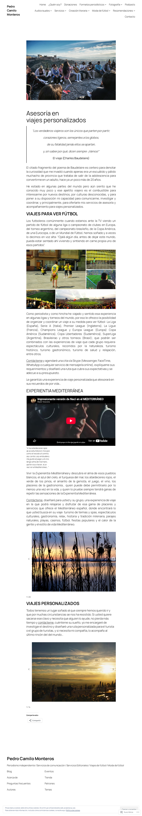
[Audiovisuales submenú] (51, 10)
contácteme (46, 622)
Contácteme (34, 361)
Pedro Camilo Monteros (13, 10)
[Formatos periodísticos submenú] (105, 4)
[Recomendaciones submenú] (134, 10)
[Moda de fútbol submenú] (109, 10)
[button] (113, 559)
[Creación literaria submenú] (88, 10)
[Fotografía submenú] (121, 4)
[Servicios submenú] (65, 10)
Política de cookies (73, 810)
